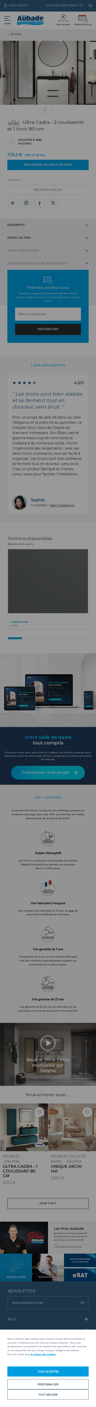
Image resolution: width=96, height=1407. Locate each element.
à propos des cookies (43, 1354)
